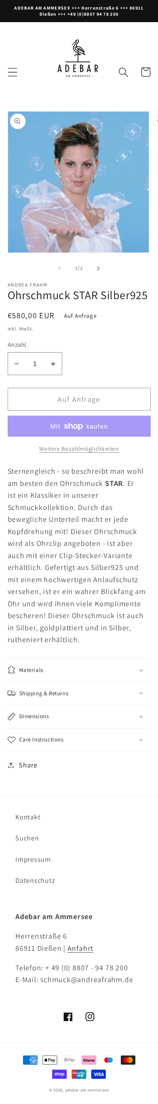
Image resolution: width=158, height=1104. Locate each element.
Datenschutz (35, 880)
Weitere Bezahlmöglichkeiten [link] (79, 448)
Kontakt (27, 816)
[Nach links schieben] (59, 268)
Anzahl (17, 344)
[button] (12, 72)
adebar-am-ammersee (87, 1090)
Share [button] (28, 764)
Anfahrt (80, 948)
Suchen (27, 837)
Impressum (33, 859)
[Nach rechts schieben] (98, 268)
